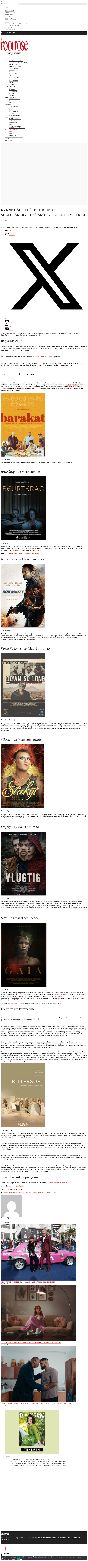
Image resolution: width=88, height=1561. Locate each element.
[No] (21, 1559)
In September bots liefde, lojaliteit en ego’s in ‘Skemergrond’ (38, 1463)
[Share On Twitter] (5, 1548)
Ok (18, 1559)
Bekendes (9, 14)
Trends (12, 84)
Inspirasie (13, 122)
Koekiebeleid (5, 1539)
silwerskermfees (8, 1193)
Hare (11, 88)
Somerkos (13, 64)
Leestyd (8, 27)
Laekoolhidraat (16, 66)
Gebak (11, 70)
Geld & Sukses (15, 126)
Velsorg (13, 90)
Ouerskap (13, 120)
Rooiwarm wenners (14, 137)
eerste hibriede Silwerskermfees (32, 1193)
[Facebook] (5, 1534)
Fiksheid (12, 102)
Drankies (13, 73)
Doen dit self (15, 115)
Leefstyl (9, 16)
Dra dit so (13, 80)
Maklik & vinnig (16, 61)
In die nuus (14, 124)
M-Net (75, 385)
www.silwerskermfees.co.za (58, 1183)
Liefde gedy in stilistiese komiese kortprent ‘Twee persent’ (31, 1343)
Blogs (12, 133)
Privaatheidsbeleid (44, 1538)
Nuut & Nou (14, 77)
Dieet (11, 100)
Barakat (46, 1193)
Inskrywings (15, 25)
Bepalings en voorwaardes (61, 1538)
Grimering (13, 91)
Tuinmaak (13, 113)
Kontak (8, 140)
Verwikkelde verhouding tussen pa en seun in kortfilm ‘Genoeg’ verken (36, 1403)
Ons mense (13, 106)
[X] (3, 1534)
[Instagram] (6, 1534)
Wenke (12, 82)
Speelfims (17, 1193)
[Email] (8, 1534)
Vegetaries (14, 68)
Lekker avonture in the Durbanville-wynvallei (24, 553)
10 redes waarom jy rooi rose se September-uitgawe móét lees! (37, 1465)
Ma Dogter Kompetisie (19, 23)
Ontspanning (10, 20)
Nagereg (13, 71)
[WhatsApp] (4, 1534)
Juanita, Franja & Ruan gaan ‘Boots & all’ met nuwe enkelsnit (38, 1461)
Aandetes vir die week (18, 62)
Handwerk (13, 111)
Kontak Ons (10, 29)
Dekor (12, 109)
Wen (7, 22)
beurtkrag (52, 1193)
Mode (7, 9)
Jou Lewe (9, 18)
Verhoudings (15, 119)
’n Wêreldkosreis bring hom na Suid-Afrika (29, 1459)
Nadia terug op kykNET (16, 1186)
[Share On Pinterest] (5, 1550)
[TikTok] (1, 1534)
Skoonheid (9, 11)
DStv (21, 387)
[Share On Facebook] (5, 1546)
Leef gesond (14, 99)
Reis (11, 131)
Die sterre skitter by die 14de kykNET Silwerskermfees (28, 1282)
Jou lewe (9, 117)
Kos (6, 7)
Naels (11, 93)
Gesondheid (10, 13)
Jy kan (12, 75)
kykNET (44, 365)
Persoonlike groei (17, 128)
